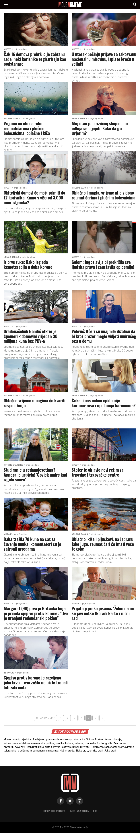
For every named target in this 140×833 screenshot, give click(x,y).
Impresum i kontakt (54, 811)
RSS (95, 811)
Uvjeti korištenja (79, 811)
